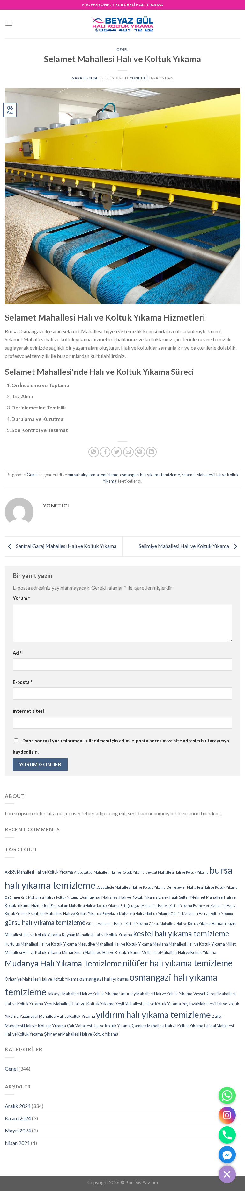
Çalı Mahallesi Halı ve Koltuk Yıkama (99, 1026)
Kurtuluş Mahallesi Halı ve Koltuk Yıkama (41, 944)
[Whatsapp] (227, 1095)
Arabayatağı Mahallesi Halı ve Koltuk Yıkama (109, 872)
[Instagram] (227, 1115)
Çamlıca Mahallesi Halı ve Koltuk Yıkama (167, 1026)
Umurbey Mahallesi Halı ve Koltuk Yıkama (155, 993)
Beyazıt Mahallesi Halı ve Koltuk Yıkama (177, 872)
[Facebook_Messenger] (227, 1154)
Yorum (21, 598)
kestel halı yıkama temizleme (181, 933)
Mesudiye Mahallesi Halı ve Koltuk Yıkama (115, 944)
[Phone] (227, 1135)
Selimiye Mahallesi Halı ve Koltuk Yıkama (184, 546)
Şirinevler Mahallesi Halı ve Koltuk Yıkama (81, 1034)
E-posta (22, 682)
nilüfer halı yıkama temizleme (177, 963)
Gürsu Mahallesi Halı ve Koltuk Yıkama (117, 923)
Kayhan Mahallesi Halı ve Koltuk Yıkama (97, 934)
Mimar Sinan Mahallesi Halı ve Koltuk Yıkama (101, 952)
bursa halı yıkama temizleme (93, 474)
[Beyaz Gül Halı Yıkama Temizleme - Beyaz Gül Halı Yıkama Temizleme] (122, 24)
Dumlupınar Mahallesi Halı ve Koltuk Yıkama (119, 897)
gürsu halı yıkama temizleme (45, 922)
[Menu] (8, 24)
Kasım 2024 (18, 1118)
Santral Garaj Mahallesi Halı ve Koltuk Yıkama (65, 546)
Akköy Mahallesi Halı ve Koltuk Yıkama (39, 872)
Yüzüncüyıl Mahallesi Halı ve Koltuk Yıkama (57, 1016)
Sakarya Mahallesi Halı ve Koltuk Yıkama (82, 993)
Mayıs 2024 (18, 1130)
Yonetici (139, 78)
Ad (17, 653)
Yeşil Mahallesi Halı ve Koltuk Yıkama (148, 1004)
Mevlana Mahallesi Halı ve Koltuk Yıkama (189, 944)
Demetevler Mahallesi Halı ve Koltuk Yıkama (202, 887)
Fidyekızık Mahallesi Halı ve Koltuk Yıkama (136, 913)
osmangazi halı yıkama (104, 978)
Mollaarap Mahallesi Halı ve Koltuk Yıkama (179, 952)
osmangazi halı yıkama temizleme (150, 474)
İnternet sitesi (28, 711)
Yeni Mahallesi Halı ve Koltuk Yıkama (79, 1003)
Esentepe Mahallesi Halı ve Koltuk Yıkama (64, 913)
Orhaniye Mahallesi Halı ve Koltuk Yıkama (41, 979)
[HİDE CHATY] (227, 1174)
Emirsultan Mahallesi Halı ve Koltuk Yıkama (85, 906)
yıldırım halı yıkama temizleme (153, 1014)
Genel (122, 49)
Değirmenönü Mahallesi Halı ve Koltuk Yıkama (42, 897)
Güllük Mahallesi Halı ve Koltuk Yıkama (202, 913)
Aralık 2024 (18, 1106)
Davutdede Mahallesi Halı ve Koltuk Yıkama (131, 887)
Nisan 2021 (17, 1143)
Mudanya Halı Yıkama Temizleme (63, 963)
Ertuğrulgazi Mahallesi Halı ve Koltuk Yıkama (156, 906)
